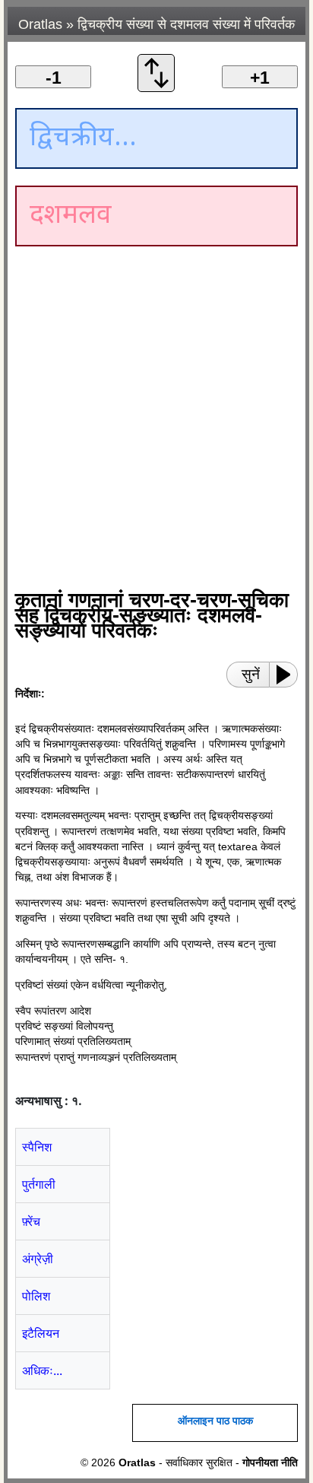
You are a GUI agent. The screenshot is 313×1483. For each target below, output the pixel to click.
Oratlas (40, 24)
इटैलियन (40, 1333)
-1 (54, 77)
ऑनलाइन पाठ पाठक (215, 1421)
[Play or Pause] (288, 674)
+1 (260, 77)
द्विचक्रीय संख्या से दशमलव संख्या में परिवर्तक (186, 24)
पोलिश (36, 1296)
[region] (144, 380)
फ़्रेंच (31, 1221)
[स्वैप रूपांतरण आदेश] (156, 88)
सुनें (251, 674)
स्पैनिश (37, 1146)
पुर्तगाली (38, 1184)
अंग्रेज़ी (37, 1258)
